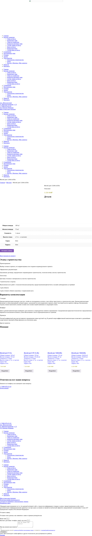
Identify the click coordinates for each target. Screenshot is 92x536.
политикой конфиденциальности (48, 530)
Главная (6, 35)
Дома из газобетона (13, 42)
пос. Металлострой (6, 103)
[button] (46, 263)
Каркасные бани (12, 48)
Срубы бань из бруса (13, 50)
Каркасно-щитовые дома (14, 43)
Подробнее (4, 371)
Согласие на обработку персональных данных (14, 501)
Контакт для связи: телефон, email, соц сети (13, 520)
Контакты (7, 66)
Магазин (9, 182)
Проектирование (5, 263)
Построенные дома (9, 53)
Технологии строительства (15, 60)
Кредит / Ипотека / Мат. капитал (17, 63)
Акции (6, 56)
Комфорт (2, 307)
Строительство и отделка (7, 281)
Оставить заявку (6, 250)
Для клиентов (8, 58)
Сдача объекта (4, 288)
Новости (6, 64)
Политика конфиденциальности (10, 500)
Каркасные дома (12, 40)
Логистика (3, 275)
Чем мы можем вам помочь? (9, 527)
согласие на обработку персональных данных (24, 530)
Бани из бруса (11, 47)
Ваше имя (3, 518)
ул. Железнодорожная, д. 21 (8, 104)
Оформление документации (8, 269)
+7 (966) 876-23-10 (5, 106)
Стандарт (3, 298)
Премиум (3, 315)
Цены (9, 61)
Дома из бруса (11, 39)
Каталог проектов (9, 37)
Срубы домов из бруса (14, 45)
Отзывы (6, 55)
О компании (7, 52)
